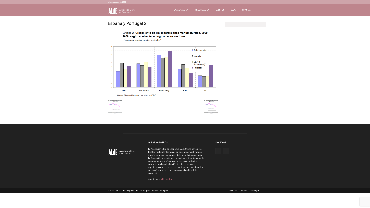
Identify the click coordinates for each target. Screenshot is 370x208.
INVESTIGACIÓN (202, 10)
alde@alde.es (167, 179)
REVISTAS (246, 10)
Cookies (243, 190)
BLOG (233, 10)
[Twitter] (260, 2)
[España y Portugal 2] (163, 96)
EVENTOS (220, 10)
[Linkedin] (255, 2)
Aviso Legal (254, 190)
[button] (258, 10)
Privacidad (233, 190)
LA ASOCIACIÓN (181, 10)
